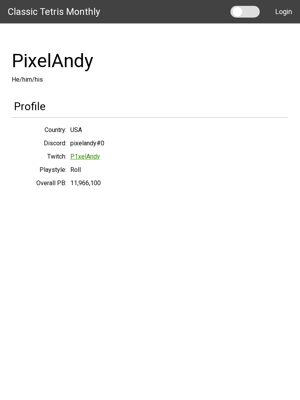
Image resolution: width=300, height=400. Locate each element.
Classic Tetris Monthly (54, 11)
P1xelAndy (85, 156)
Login (283, 11)
